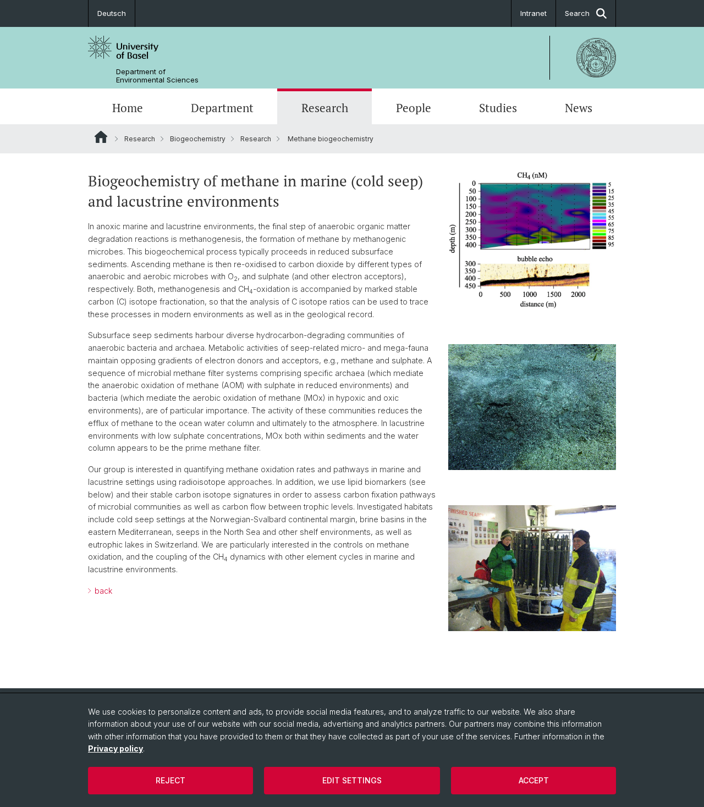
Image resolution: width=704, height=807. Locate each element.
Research (324, 107)
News (578, 107)
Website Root (101, 137)
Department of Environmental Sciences (157, 76)
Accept (534, 780)
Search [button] (577, 13)
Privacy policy (115, 748)
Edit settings (352, 780)
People (413, 107)
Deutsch (111, 13)
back (102, 590)
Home (127, 107)
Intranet (533, 13)
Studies (498, 107)
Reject (170, 780)
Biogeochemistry (198, 139)
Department (222, 107)
